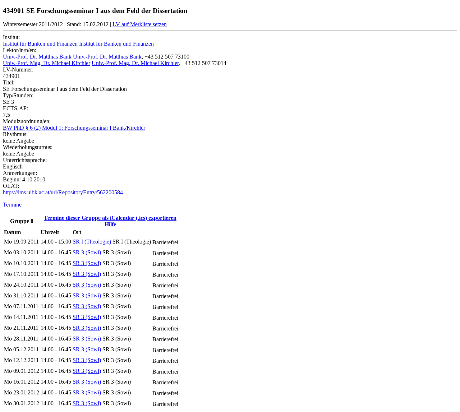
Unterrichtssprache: (25, 160)
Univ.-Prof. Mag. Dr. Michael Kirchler (46, 63)
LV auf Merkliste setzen (139, 24)
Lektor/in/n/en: (19, 50)
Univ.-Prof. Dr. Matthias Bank (37, 57)
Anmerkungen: (20, 173)
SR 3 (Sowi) (87, 252)
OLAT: (11, 186)
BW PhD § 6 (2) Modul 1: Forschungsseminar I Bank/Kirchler (74, 128)
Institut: (11, 37)
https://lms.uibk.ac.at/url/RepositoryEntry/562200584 (63, 192)
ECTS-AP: (15, 108)
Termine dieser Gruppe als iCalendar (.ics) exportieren (110, 218)
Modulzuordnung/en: (27, 121)
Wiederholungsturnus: (27, 147)
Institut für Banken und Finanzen (40, 44)
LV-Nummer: (18, 69)
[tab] (230, 205)
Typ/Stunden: (18, 95)
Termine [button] (12, 205)
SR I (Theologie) (92, 242)
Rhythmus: (15, 134)
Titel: (8, 82)
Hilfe (110, 224)
